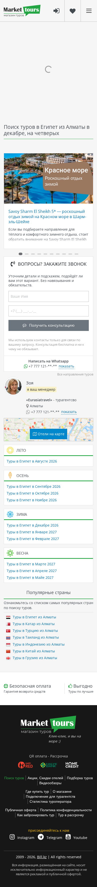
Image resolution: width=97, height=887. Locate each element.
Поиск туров (14, 778)
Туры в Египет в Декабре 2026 (32, 525)
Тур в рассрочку (71, 815)
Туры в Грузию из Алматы (34, 657)
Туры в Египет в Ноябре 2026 (32, 500)
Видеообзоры (50, 783)
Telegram (54, 837)
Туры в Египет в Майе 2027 (30, 577)
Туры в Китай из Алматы (33, 651)
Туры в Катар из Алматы (33, 623)
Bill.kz (42, 856)
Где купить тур (37, 791)
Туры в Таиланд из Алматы (35, 637)
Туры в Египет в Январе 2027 (32, 532)
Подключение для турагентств (50, 796)
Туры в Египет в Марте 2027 (31, 564)
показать (66, 366)
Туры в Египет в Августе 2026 (32, 461)
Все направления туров (75, 374)
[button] (20, 253)
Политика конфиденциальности (66, 810)
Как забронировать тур (35, 815)
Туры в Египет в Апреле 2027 (32, 570)
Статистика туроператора (50, 801)
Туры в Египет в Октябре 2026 (32, 493)
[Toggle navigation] (89, 11)
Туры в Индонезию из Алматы (38, 644)
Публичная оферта (20, 810)
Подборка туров (80, 778)
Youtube (79, 837)
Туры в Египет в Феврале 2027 (33, 538)
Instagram (25, 837)
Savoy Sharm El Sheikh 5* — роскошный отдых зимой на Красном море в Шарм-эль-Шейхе (47, 216)
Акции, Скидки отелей (45, 778)
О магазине (62, 791)
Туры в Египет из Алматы (34, 617)
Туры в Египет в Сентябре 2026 (33, 486)
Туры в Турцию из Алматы (35, 630)
